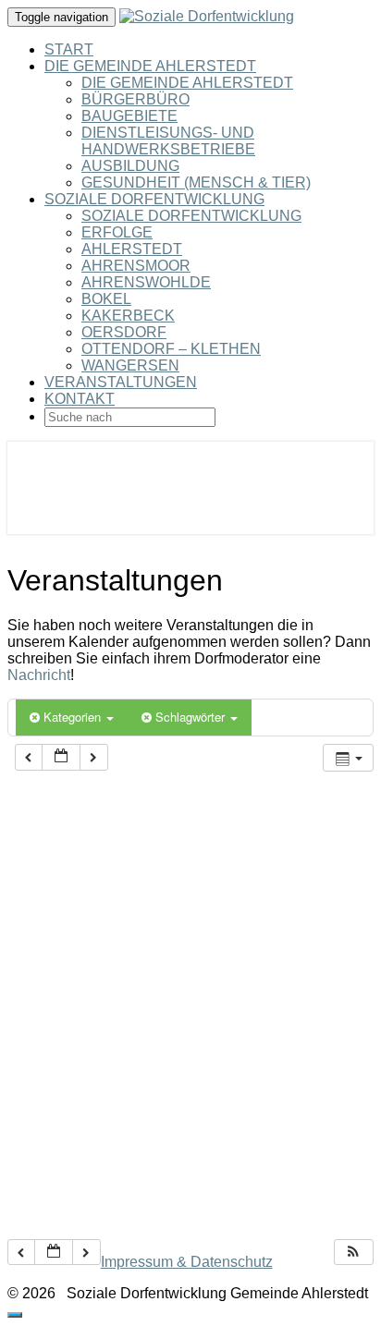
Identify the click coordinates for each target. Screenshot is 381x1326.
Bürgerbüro (135, 99)
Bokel (106, 299)
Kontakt (79, 399)
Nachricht (38, 675)
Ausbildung (130, 166)
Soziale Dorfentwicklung (154, 199)
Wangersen (130, 365)
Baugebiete (129, 116)
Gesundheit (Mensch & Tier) (196, 182)
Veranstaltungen (120, 382)
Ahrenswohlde (146, 282)
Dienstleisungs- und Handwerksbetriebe (168, 141)
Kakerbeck (128, 315)
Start (68, 49)
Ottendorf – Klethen (171, 349)
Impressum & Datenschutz (187, 1262)
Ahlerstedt (131, 249)
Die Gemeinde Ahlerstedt (150, 66)
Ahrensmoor (135, 266)
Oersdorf (123, 332)
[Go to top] (14, 1315)
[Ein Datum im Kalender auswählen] (61, 757)
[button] (353, 1252)
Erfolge (117, 232)
